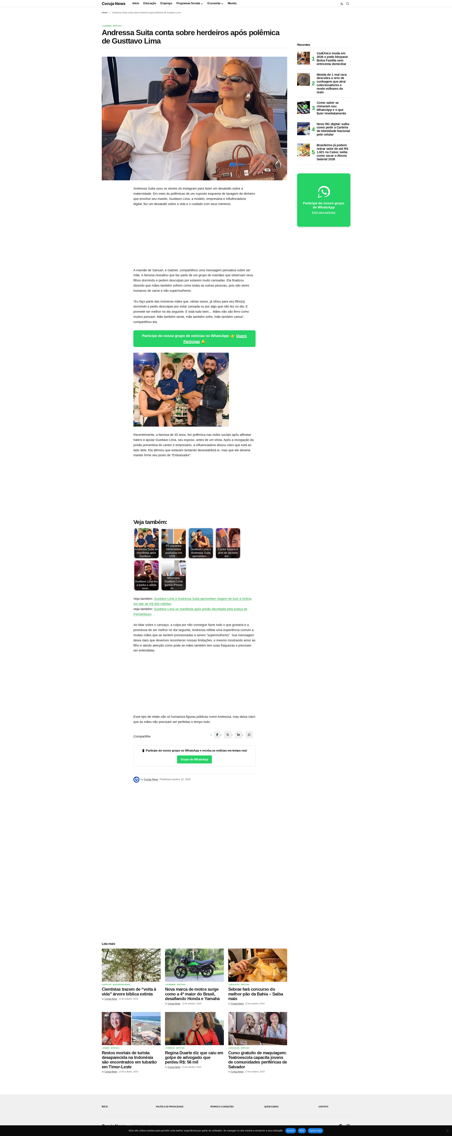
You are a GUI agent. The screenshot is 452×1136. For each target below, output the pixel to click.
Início (105, 1106)
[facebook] (217, 734)
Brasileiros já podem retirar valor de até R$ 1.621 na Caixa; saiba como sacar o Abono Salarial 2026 (332, 152)
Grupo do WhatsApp (194, 759)
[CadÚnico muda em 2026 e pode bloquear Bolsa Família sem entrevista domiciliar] (303, 58)
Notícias (117, 26)
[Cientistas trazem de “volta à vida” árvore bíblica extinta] (131, 965)
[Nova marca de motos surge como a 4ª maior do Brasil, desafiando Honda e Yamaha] (194, 965)
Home (105, 12)
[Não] (447, 1130)
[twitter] (227, 734)
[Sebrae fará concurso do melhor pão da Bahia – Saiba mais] (257, 965)
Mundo (106, 1048)
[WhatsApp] (249, 734)
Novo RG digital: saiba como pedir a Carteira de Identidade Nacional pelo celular (333, 129)
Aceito (290, 1130)
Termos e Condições (222, 1106)
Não (302, 1130)
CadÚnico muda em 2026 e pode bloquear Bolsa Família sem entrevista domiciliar (332, 59)
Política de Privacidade (169, 1106)
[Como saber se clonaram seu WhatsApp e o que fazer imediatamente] (303, 107)
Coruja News (113, 3)
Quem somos (271, 1106)
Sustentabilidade (121, 985)
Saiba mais (316, 1130)
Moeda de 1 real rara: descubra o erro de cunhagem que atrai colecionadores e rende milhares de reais (332, 83)
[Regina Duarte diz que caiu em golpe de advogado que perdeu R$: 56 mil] (194, 1028)
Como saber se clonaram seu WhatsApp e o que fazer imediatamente (331, 108)
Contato (323, 1106)
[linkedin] (238, 734)
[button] (342, 3)
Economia (171, 985)
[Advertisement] (194, 237)
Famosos (107, 26)
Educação (234, 985)
